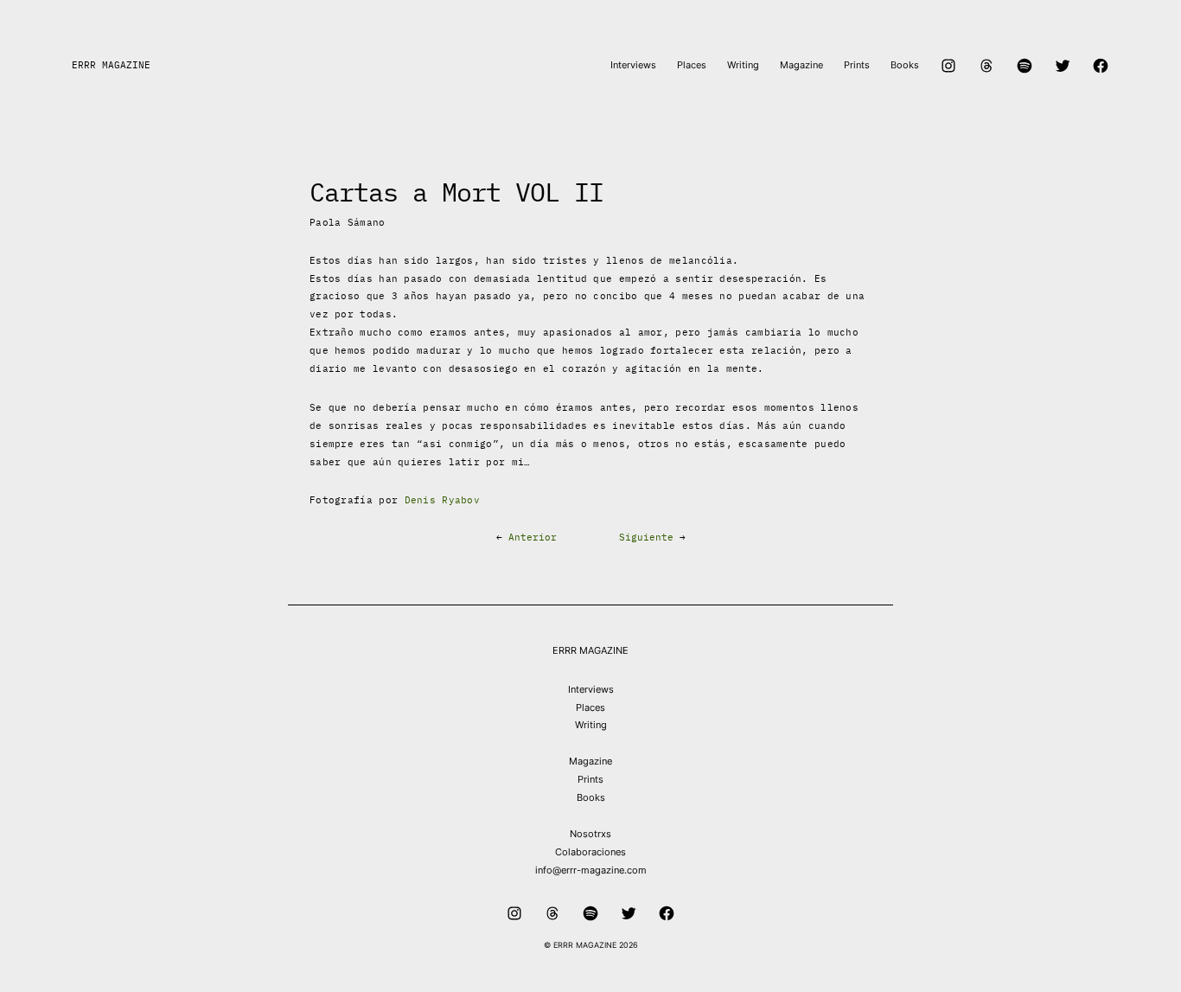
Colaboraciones (590, 852)
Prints (590, 779)
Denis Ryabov (443, 500)
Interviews (591, 689)
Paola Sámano (348, 222)
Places (590, 707)
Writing (591, 725)
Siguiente (646, 537)
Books (591, 797)
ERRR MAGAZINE (111, 65)
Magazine (590, 761)
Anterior (532, 537)
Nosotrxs (590, 834)
